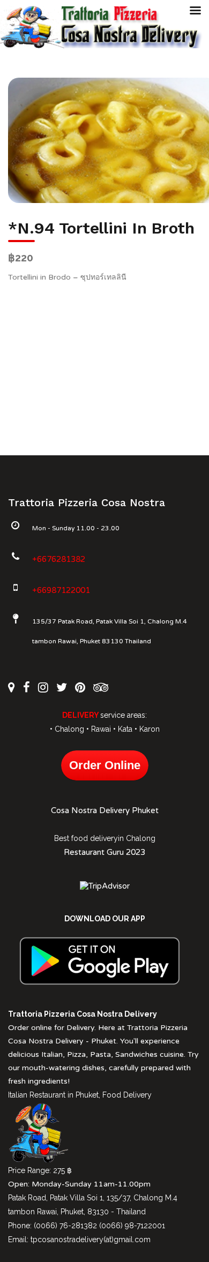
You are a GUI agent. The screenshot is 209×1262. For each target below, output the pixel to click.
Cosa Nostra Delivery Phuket (105, 810)
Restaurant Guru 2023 (104, 852)
